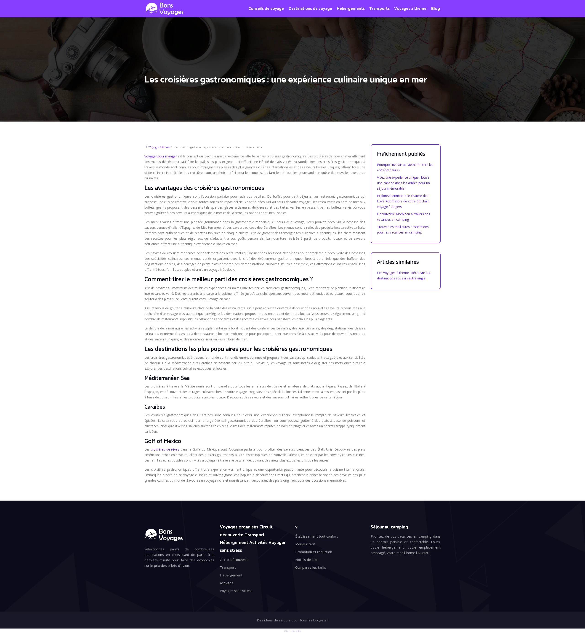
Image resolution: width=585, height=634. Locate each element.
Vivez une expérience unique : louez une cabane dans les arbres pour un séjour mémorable (403, 183)
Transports (379, 8)
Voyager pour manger (160, 156)
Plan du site (292, 631)
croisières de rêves (165, 449)
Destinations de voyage (310, 8)
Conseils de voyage (266, 8)
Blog (435, 8)
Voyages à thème (410, 8)
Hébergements (351, 8)
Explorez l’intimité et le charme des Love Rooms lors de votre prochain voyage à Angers (403, 201)
